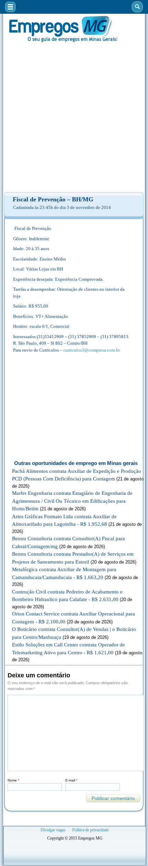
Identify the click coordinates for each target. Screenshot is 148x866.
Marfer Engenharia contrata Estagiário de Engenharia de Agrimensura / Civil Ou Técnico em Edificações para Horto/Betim (72, 500)
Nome (13, 780)
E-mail (71, 780)
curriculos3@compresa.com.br (91, 350)
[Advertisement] (74, 117)
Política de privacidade (90, 830)
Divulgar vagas (53, 830)
